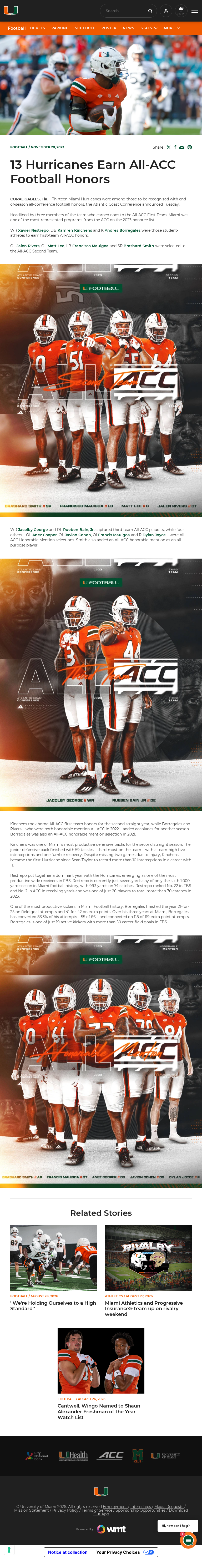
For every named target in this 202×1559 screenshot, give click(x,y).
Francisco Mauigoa (90, 246)
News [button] (128, 28)
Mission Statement (32, 1510)
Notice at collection (68, 1552)
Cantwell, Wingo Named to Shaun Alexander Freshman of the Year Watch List (99, 1411)
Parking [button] (60, 28)
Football (17, 28)
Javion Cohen (78, 535)
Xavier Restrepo (33, 230)
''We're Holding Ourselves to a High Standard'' (53, 1306)
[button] (194, 11)
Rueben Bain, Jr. (78, 529)
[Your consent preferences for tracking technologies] (9, 1550)
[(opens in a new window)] (36, 1456)
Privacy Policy (65, 1510)
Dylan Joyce (154, 535)
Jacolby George (33, 529)
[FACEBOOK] (174, 147)
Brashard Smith (139, 246)
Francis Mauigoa (114, 535)
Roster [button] (109, 28)
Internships (141, 1506)
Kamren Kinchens (75, 230)
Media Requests (169, 1506)
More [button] (169, 28)
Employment (115, 1506)
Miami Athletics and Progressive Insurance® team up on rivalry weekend (144, 1308)
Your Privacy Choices (118, 1552)
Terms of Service (97, 1510)
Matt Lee (56, 246)
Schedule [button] (85, 28)
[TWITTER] (167, 147)
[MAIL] (180, 147)
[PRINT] (188, 147)
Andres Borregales (122, 230)
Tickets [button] (37, 28)
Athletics (114, 1296)
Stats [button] (146, 28)
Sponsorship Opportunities (141, 1510)
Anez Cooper (44, 535)
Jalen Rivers (28, 246)
